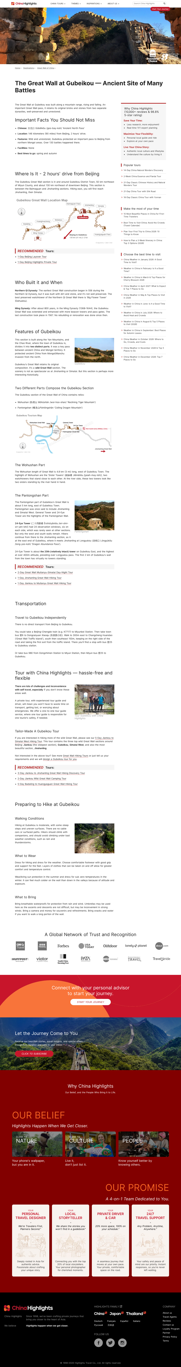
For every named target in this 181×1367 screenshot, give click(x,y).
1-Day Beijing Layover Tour (32, 256)
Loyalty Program (171, 1328)
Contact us (168, 1324)
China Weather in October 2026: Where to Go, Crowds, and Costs (144, 340)
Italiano (136, 1321)
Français (111, 1321)
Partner (166, 1332)
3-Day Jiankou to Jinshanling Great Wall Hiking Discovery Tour (51, 773)
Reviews (167, 1320)
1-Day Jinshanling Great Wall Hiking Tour (39, 578)
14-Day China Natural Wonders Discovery (143, 170)
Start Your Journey (160, 9)
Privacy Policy (170, 1336)
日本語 (111, 1325)
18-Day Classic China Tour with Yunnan (142, 197)
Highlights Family (107, 1306)
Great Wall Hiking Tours (75, 755)
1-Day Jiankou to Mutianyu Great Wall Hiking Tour (44, 583)
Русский (98, 1325)
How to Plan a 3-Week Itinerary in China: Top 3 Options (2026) (143, 241)
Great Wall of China (45, 68)
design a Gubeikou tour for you (60, 759)
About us (167, 1312)
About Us (112, 3)
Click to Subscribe (34, 1053)
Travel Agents (170, 1316)
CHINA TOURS (56, 3)
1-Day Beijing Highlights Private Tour (37, 262)
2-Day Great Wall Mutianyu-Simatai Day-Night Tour (45, 572)
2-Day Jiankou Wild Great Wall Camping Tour (42, 778)
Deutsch (98, 1321)
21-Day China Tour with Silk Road (140, 191)
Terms (166, 1340)
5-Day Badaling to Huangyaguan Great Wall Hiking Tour (48, 784)
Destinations (28, 68)
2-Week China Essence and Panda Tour (142, 176)
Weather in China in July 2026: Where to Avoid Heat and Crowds (143, 314)
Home (17, 68)
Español (124, 1321)
